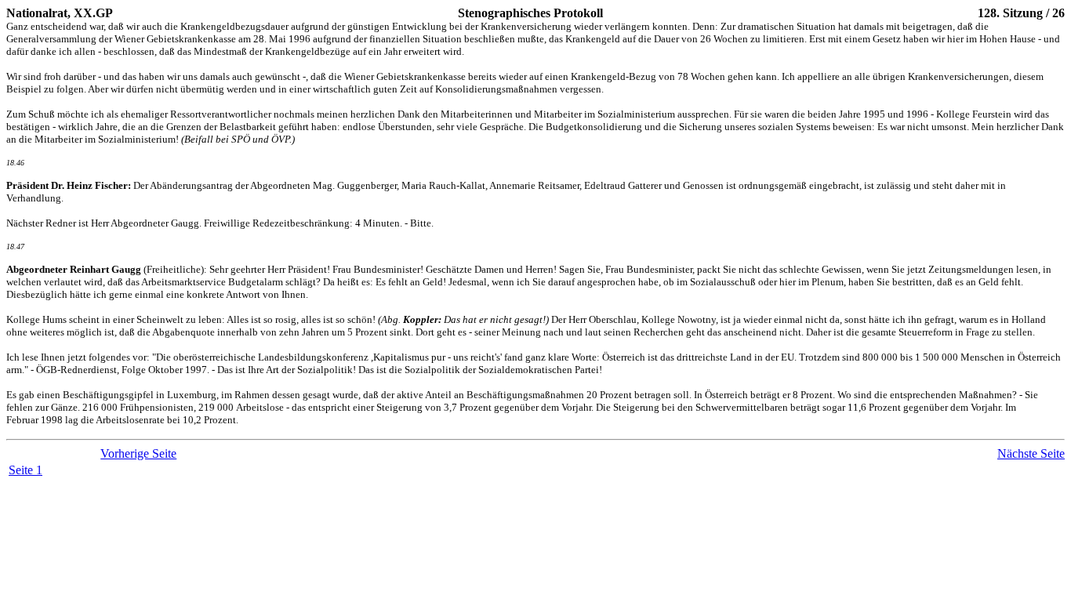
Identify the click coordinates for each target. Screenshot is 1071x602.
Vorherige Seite (138, 453)
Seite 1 (25, 470)
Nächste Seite (1031, 453)
